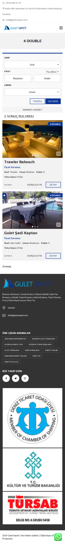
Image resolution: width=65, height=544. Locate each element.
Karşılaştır (34, 184)
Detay (53, 184)
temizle (37, 101)
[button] (32, 64)
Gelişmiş (53, 101)
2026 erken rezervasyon (15, 339)
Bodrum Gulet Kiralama (43, 339)
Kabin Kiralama (32, 350)
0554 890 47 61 (13, 3)
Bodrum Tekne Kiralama (40, 344)
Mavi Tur (36, 356)
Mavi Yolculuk (11, 362)
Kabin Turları (51, 350)
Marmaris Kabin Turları (15, 356)
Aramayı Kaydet (32, 109)
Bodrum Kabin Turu (13, 344)
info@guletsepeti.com (17, 20)
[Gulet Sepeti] (14, 28)
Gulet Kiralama (11, 350)
